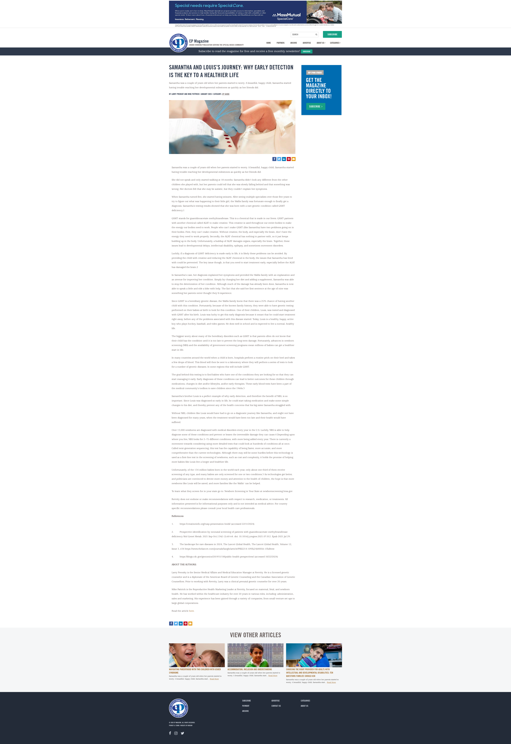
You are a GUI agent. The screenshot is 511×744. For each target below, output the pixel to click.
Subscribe (306, 51)
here (191, 611)
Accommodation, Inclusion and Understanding (250, 669)
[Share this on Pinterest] (289, 159)
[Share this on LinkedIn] (284, 159)
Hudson (190, 725)
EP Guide (225, 94)
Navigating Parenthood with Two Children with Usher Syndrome (195, 671)
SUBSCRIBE (332, 34)
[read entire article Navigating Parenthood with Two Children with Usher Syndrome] (197, 667)
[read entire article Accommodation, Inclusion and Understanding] (255, 667)
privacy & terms (174, 725)
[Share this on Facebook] (274, 159)
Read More (214, 679)
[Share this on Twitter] (279, 159)
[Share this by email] (294, 159)
